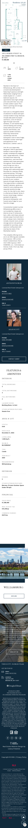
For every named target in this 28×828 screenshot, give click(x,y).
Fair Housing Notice (13, 693)
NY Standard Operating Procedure (14, 694)
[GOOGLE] (16, 737)
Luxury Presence (14, 749)
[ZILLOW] (20, 737)
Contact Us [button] (14, 652)
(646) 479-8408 (7, 340)
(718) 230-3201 (14, 728)
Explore (14, 596)
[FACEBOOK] (7, 737)
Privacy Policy (21, 757)
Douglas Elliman (14, 691)
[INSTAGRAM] (11, 737)
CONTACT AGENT (14, 359)
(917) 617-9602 (7, 293)
